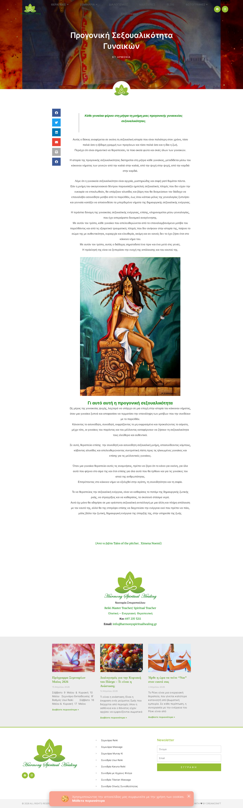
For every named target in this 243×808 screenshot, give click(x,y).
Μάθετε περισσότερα (88, 800)
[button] (188, 796)
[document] (121, 404)
